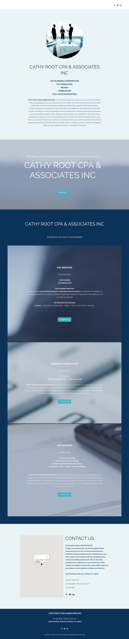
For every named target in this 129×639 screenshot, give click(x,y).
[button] (63, 192)
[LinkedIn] (120, 5)
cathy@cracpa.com (72, 580)
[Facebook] (115, 5)
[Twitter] (118, 5)
